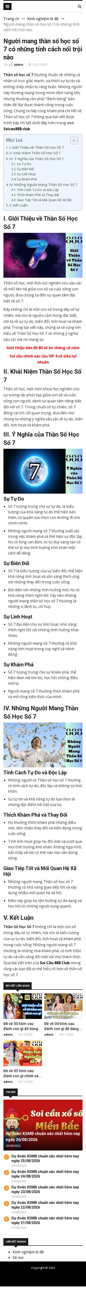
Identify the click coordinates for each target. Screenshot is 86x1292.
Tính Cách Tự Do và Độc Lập (38, 190)
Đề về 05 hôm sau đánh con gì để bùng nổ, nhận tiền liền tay (20, 1028)
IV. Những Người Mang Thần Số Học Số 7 (43, 184)
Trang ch (11, 18)
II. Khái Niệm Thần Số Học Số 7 (35, 153)
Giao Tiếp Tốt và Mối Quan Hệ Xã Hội (44, 200)
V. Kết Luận (18, 205)
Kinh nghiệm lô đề (42, 18)
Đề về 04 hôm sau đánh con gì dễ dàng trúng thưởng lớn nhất (62, 1028)
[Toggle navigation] (7, 6)
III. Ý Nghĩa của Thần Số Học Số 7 (36, 158)
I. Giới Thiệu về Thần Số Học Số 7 (36, 147)
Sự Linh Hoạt (26, 174)
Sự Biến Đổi (25, 169)
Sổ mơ (18, 1257)
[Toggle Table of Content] (72, 141)
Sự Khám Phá (27, 179)
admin (18, 65)
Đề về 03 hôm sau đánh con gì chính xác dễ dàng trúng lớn (21, 1076)
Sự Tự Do (24, 164)
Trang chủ (49, 1276)
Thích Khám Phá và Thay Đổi (38, 195)
